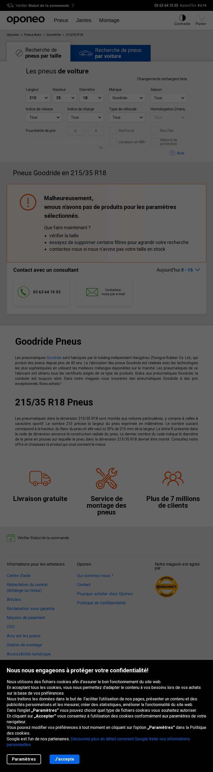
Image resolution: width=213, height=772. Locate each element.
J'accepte (64, 759)
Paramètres (24, 759)
